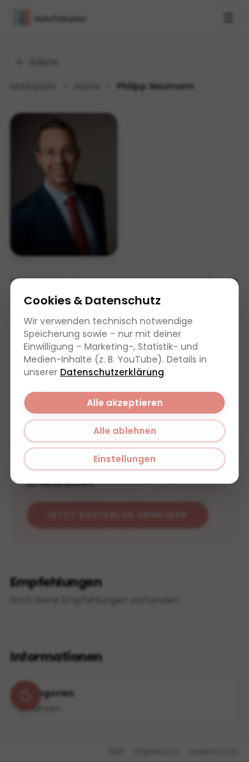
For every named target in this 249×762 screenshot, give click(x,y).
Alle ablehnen (124, 430)
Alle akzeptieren (125, 402)
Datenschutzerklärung (112, 372)
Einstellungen (124, 458)
